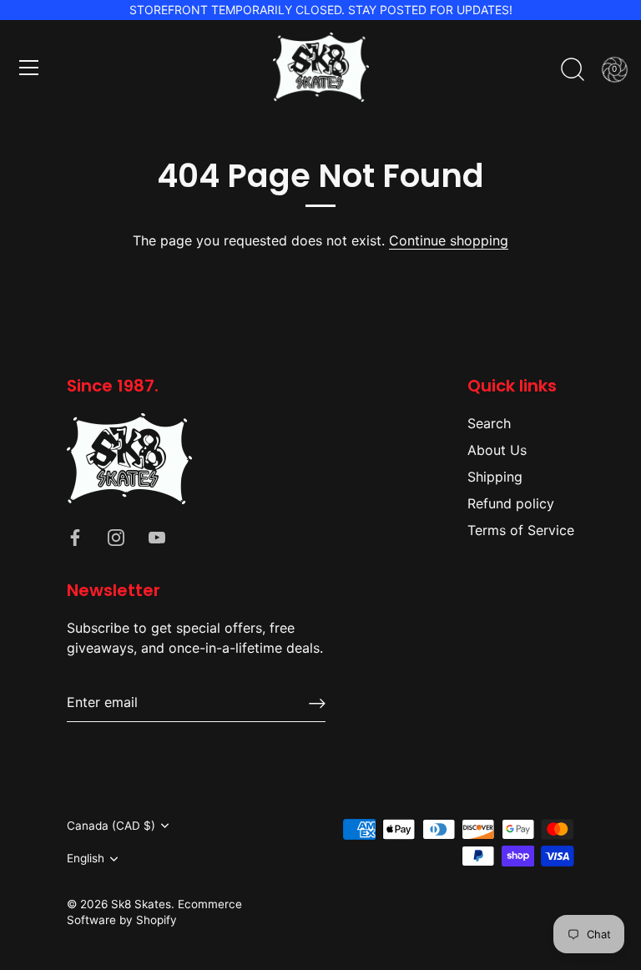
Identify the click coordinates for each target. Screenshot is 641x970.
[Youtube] (157, 536)
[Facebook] (75, 536)
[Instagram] (116, 536)
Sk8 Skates (141, 904)
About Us (497, 450)
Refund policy (510, 503)
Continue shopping (448, 240)
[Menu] (29, 67)
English (85, 858)
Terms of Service (520, 530)
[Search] (572, 70)
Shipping (494, 476)
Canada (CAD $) (111, 825)
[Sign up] (317, 702)
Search (489, 423)
